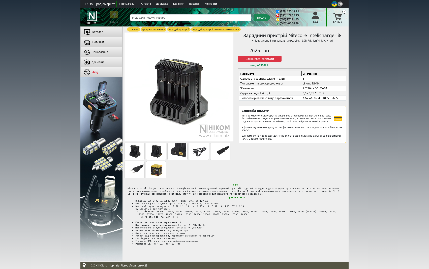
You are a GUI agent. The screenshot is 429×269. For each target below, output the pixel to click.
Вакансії (194, 4)
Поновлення (100, 52)
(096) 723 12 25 (289, 11)
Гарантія (178, 4)
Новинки (98, 42)
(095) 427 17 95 (289, 15)
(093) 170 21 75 (289, 19)
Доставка (162, 4)
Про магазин (127, 4)
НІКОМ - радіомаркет (99, 4)
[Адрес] (83, 266)
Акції (95, 72)
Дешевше (98, 62)
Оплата (146, 4)
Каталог (97, 32)
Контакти (211, 4)
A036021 (262, 65)
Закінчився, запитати (260, 59)
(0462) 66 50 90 (289, 23)
